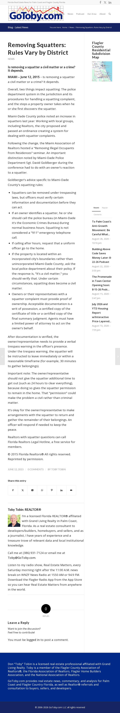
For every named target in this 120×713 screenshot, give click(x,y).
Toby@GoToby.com (21, 558)
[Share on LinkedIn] (61, 490)
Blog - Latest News (18, 27)
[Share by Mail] (71, 490)
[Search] (109, 14)
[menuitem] (61, 14)
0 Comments (36, 469)
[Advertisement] (102, 139)
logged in (33, 640)
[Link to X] (105, 2)
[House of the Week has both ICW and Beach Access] (2, 356)
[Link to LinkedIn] (110, 2)
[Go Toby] (36, 14)
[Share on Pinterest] (52, 490)
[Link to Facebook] (100, 2)
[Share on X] (22, 490)
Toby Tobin (58, 469)
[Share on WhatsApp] (42, 490)
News (11, 58)
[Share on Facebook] (13, 490)
